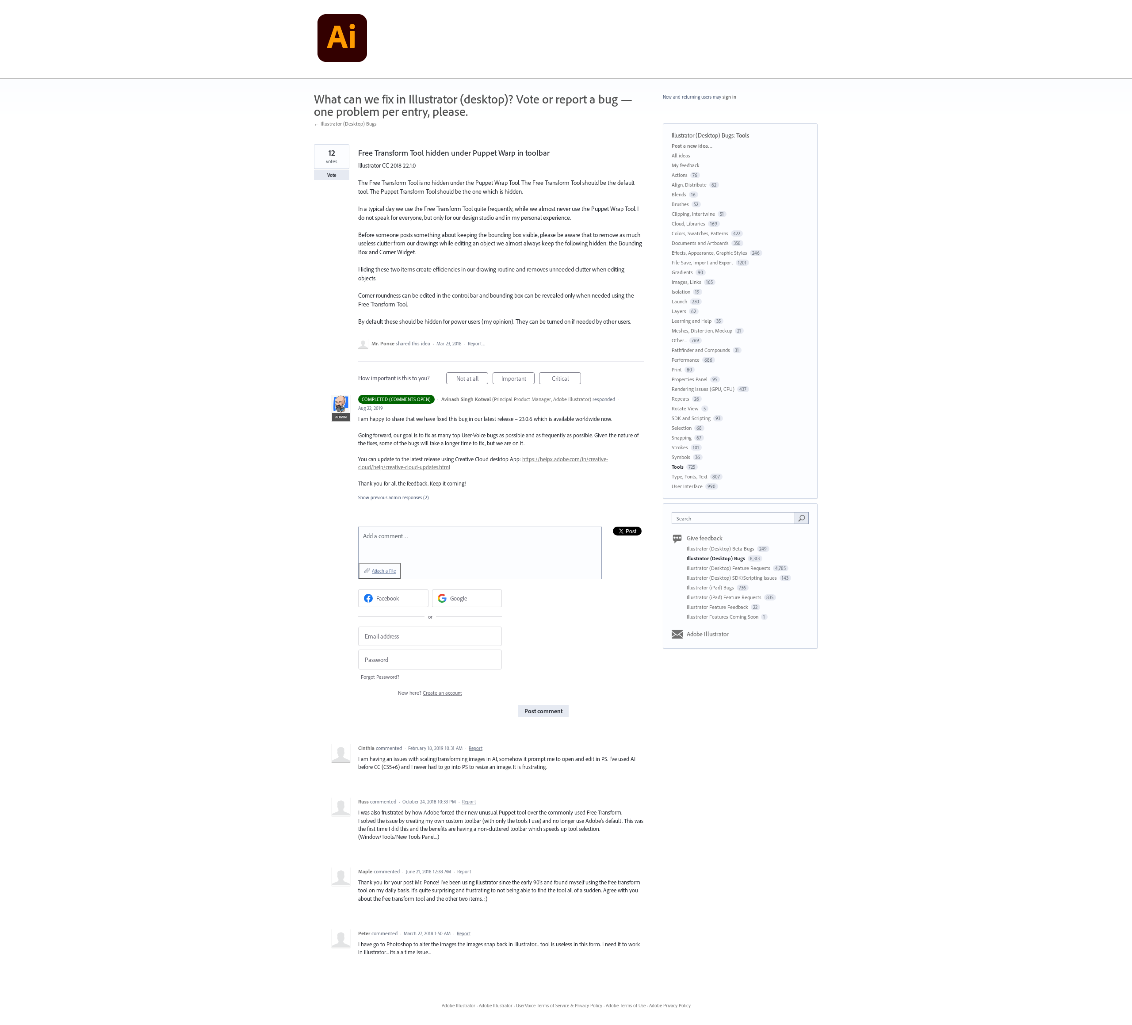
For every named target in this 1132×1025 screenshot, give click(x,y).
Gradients (682, 272)
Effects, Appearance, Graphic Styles (709, 252)
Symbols (681, 457)
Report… (477, 343)
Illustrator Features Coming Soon (723, 616)
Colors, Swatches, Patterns (700, 233)
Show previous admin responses (393, 497)
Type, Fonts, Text (690, 476)
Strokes (680, 447)
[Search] (802, 518)
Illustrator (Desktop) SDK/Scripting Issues (732, 577)
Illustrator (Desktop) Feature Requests (729, 568)
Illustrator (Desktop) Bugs (703, 135)
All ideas (681, 155)
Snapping (682, 437)
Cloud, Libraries (688, 223)
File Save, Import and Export (702, 262)
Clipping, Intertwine (693, 213)
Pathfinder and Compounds (701, 350)
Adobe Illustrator (708, 634)
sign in (729, 97)
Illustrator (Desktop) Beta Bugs (721, 548)
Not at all (472, 379)
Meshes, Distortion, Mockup (702, 330)
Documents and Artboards (700, 243)
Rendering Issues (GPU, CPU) (703, 389)
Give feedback (705, 538)
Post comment (543, 711)
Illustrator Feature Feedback (718, 607)
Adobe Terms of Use (626, 1005)
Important (518, 379)
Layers (679, 311)
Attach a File (384, 571)
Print (677, 369)
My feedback (686, 165)
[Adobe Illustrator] (342, 39)
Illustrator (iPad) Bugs (711, 587)
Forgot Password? (380, 676)
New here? (430, 692)
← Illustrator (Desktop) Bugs (345, 123)
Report (475, 748)
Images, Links (686, 282)
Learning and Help (691, 320)
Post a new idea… (692, 145)
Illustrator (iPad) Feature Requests (725, 597)
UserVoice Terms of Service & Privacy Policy (559, 1005)
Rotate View (685, 408)
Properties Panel (690, 379)
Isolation (681, 291)
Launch (679, 301)
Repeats (680, 398)
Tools (742, 135)
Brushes (680, 204)
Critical (566, 379)
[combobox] (735, 518)
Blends (679, 194)
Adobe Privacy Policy (670, 1005)
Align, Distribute (689, 184)
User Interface (687, 486)
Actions (680, 175)
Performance (686, 359)
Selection (682, 428)
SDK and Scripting (691, 418)
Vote (332, 175)
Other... (679, 340)
